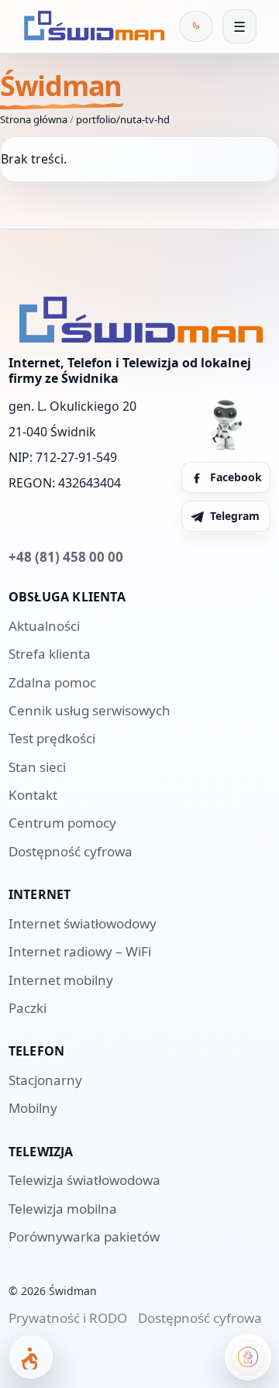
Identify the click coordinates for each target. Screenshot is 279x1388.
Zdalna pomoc (52, 682)
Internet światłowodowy (83, 923)
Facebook (236, 477)
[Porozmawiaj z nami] (248, 1357)
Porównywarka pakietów (84, 1236)
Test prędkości (52, 738)
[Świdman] (91, 26)
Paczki (27, 1008)
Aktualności (44, 626)
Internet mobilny (61, 980)
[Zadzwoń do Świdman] (196, 26)
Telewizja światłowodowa (84, 1180)
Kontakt (33, 795)
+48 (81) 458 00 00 (66, 557)
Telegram (235, 515)
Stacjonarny (45, 1080)
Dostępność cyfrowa (71, 851)
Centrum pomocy (62, 823)
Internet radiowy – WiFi (80, 951)
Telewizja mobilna (63, 1209)
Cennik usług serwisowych (89, 710)
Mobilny (33, 1108)
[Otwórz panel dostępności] (31, 1357)
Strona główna (33, 119)
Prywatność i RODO (68, 1318)
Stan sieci (37, 767)
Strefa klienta (50, 654)
